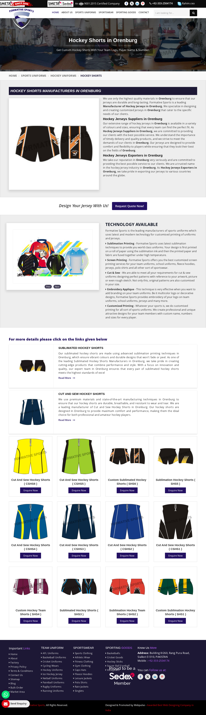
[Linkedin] (137, 3)
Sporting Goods (126, 12)
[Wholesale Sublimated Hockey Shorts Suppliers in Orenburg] (32, 366)
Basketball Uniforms (54, 657)
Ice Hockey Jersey (52, 674)
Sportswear (106, 12)
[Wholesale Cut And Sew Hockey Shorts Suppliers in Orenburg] (32, 412)
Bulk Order (16, 687)
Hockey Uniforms (63, 75)
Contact (144, 12)
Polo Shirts (80, 682)
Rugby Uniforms (51, 686)
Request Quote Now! (129, 206)
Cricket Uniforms (52, 661)
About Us (67, 12)
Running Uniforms (53, 690)
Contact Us (16, 675)
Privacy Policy (18, 666)
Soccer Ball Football (118, 665)
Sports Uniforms (85, 12)
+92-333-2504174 (162, 3)
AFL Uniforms (50, 653)
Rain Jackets (81, 686)
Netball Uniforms (52, 678)
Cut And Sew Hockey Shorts (81, 394)
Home (55, 12)
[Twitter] (132, 3)
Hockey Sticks (114, 661)
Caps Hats (80, 669)
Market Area (17, 691)
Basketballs (113, 653)
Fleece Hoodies (83, 674)
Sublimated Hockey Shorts (80, 348)
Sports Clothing (83, 653)
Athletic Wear (82, 657)
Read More (64, 377)
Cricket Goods (114, 657)
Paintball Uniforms (53, 682)
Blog (13, 683)
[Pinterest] (143, 3)
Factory (14, 662)
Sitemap (15, 679)
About (13, 658)
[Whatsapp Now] (6, 695)
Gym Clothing (82, 665)
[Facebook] (126, 3)
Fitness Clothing (83, 661)
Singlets (79, 690)
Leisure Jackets (83, 678)
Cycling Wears (50, 665)
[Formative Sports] (21, 15)
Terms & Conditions (21, 670)
